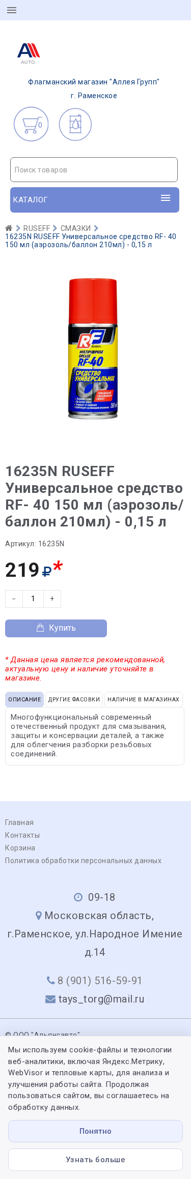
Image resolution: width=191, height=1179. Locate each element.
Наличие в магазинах (143, 699)
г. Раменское (94, 89)
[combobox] (94, 169)
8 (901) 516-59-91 (100, 981)
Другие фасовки (74, 699)
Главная (19, 822)
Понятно (95, 1131)
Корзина (20, 848)
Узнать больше (96, 1159)
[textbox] (94, 170)
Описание (24, 699)
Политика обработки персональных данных (83, 861)
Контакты (22, 835)
